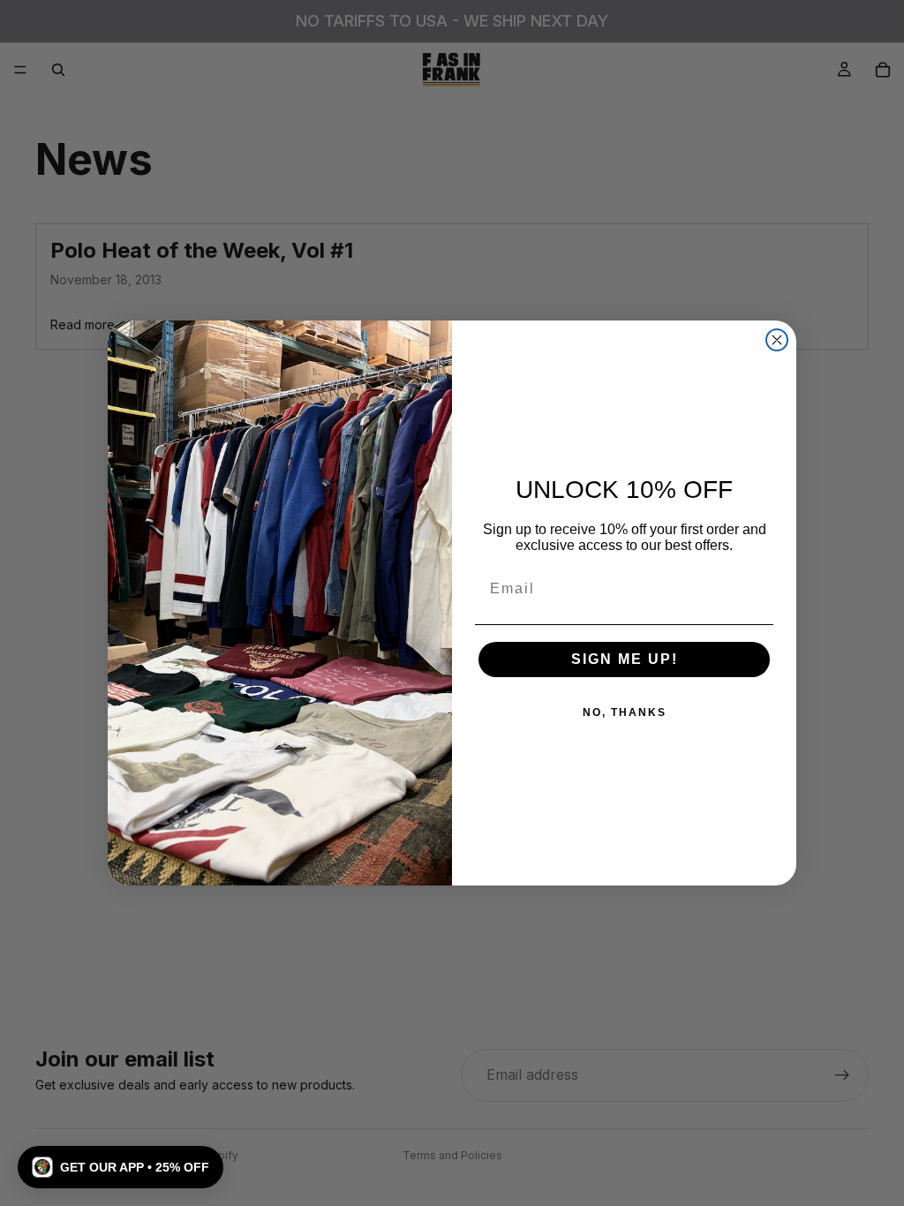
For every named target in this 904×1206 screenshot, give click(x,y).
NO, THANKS (625, 712)
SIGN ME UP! (624, 659)
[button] (120, 1167)
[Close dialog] (776, 339)
